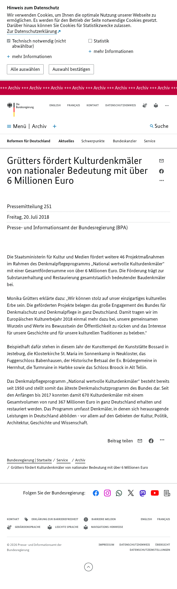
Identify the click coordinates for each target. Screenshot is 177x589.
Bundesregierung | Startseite (29, 460)
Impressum (106, 544)
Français (73, 105)
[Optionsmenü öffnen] (161, 181)
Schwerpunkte (93, 141)
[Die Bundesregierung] (20, 110)
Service (151, 141)
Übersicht (162, 544)
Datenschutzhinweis (120, 105)
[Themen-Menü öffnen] (54, 126)
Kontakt (93, 105)
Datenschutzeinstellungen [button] (150, 549)
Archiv (80, 460)
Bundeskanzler (125, 141)
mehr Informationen (32, 56)
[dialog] (88, 40)
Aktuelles (66, 141)
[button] (167, 105)
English (55, 105)
